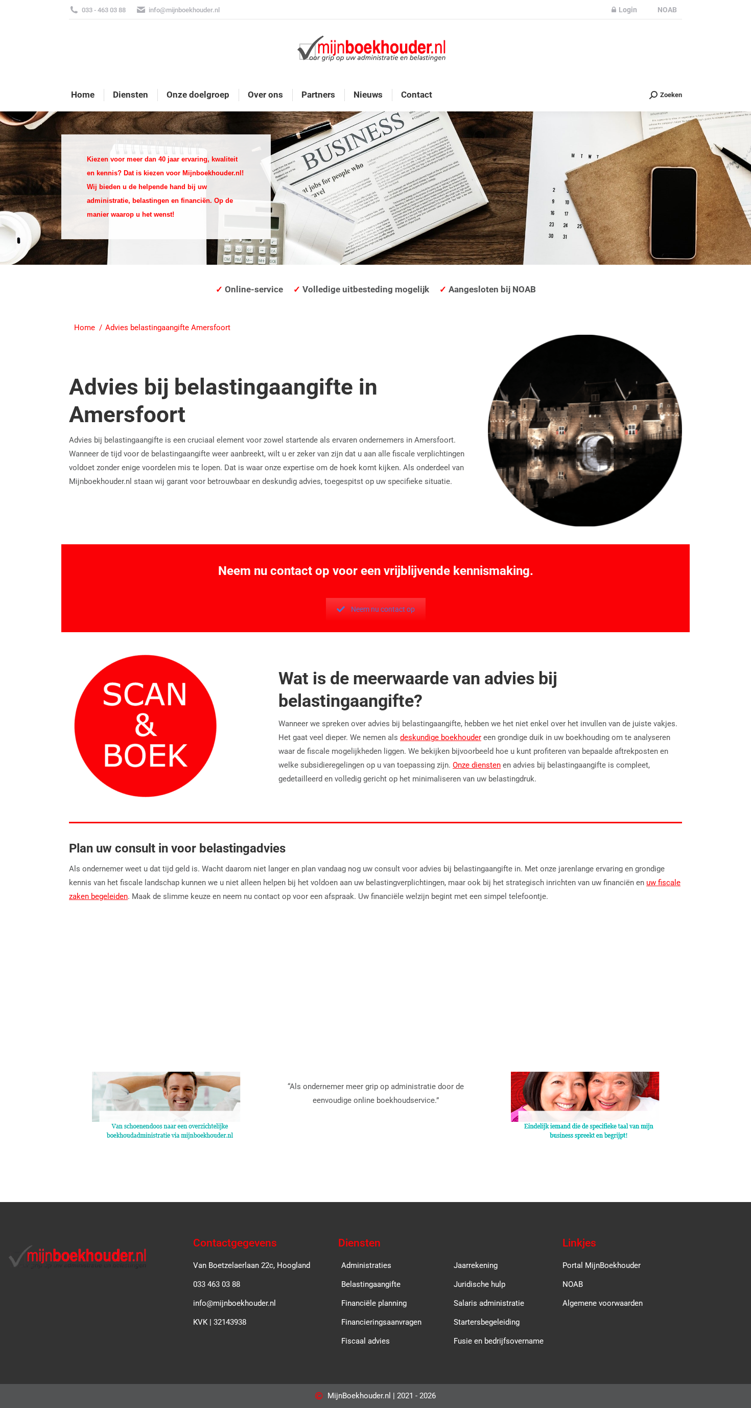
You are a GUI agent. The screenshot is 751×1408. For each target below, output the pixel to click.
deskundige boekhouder (440, 737)
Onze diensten (477, 765)
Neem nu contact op (383, 609)
